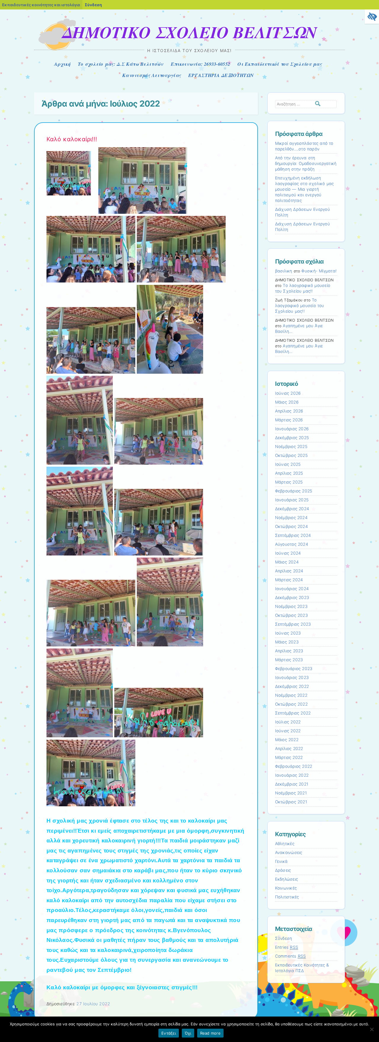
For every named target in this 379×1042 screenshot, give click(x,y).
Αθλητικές (284, 843)
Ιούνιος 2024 (288, 553)
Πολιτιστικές (287, 897)
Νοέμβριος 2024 (291, 517)
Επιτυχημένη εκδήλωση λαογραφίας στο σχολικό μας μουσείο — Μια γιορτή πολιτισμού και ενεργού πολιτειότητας (304, 189)
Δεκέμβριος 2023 (292, 597)
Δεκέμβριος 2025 (292, 437)
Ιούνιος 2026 (288, 393)
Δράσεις (283, 870)
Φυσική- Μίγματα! (319, 271)
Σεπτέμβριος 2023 (293, 624)
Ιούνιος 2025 (288, 464)
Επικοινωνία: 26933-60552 (200, 64)
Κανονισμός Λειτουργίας (151, 75)
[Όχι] (372, 1029)
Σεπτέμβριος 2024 (293, 535)
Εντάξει (168, 1033)
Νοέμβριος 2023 (291, 606)
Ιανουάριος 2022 (292, 775)
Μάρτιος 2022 (289, 757)
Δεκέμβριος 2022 (292, 686)
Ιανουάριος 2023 (292, 677)
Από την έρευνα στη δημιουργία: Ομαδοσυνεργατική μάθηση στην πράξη (306, 163)
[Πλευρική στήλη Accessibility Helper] (372, 16)
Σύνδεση (93, 4)
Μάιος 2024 (287, 562)
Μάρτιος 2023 (289, 659)
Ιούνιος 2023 (288, 633)
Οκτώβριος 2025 (291, 455)
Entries (286, 947)
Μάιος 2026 (286, 402)
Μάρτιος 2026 (289, 420)
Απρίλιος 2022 (289, 748)
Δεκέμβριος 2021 (292, 784)
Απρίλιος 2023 (289, 650)
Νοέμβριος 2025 (291, 446)
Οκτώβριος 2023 (291, 615)
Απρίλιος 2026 (289, 411)
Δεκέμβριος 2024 (292, 508)
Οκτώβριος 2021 (291, 801)
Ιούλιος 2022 (288, 722)
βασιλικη (283, 271)
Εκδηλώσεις (286, 879)
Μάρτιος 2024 (289, 579)
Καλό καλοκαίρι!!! (71, 139)
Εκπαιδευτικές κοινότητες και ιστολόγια (41, 4)
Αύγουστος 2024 (291, 544)
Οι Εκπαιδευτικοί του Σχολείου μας (279, 64)
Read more (210, 1033)
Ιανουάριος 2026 (292, 428)
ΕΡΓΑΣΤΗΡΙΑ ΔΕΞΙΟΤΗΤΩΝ (221, 75)
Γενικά (281, 861)
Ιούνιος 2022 (288, 730)
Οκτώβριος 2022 (291, 704)
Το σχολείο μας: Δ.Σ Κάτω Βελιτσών (120, 64)
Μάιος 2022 (286, 739)
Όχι (188, 1033)
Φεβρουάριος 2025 (293, 491)
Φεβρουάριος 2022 (293, 766)
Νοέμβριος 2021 (291, 793)
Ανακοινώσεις (288, 852)
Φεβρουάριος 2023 (294, 668)
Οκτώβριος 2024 (291, 526)
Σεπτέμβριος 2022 (293, 713)
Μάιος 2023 (287, 642)
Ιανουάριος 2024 (292, 588)
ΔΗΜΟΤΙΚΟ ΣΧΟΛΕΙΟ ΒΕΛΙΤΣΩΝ (189, 32)
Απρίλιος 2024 (289, 571)
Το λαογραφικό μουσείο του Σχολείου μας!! (299, 306)
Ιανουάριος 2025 (292, 499)
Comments (290, 956)
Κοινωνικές (286, 888)
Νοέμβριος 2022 (291, 695)
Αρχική (62, 64)
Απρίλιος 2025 (289, 473)
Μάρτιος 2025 (289, 482)
